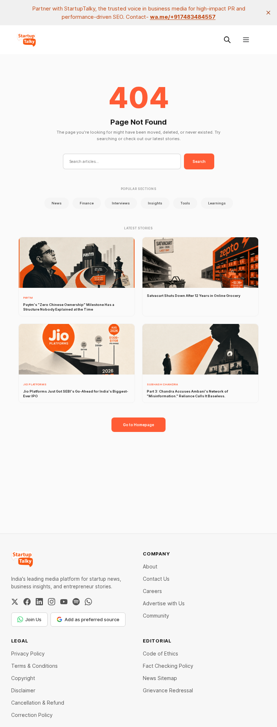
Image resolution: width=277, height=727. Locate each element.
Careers (152, 591)
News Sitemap (160, 678)
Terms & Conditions (34, 666)
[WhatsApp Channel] (88, 601)
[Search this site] (227, 40)
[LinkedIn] (39, 601)
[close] (268, 12)
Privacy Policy (28, 653)
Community (156, 616)
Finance (87, 203)
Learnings (217, 203)
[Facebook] (27, 601)
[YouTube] (63, 601)
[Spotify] (76, 601)
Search (199, 161)
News (57, 203)
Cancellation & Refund (37, 703)
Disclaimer (23, 690)
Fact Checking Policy (168, 666)
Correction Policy (32, 715)
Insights (155, 203)
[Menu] (246, 40)
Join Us (33, 619)
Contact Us (156, 579)
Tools (185, 203)
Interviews (121, 203)
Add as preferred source (92, 619)
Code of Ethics (160, 653)
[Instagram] (51, 601)
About (150, 566)
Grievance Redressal (168, 690)
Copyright (23, 678)
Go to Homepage (138, 425)
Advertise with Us (164, 603)
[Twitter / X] (14, 601)
